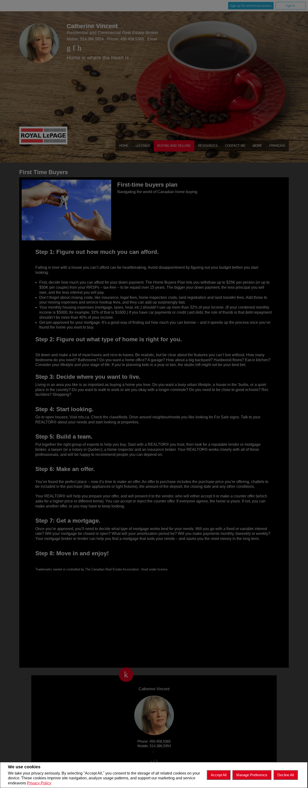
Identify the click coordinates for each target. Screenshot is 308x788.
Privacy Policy (39, 783)
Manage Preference (251, 775)
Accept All (218, 775)
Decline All (285, 775)
